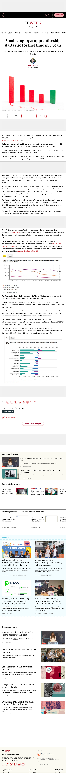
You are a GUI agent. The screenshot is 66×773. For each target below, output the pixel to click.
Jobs (10, 33)
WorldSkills (55, 33)
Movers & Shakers (41, 33)
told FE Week (15, 233)
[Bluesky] (11, 764)
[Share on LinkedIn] (19, 402)
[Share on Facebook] (11, 402)
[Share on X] (15, 402)
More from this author (33, 67)
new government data (10, 140)
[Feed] (3, 764)
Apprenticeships (7, 411)
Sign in (47, 15)
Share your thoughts (33, 424)
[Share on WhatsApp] (7, 402)
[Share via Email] (23, 402)
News (3, 33)
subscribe (59, 15)
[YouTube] (19, 764)
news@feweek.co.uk (44, 764)
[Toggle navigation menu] (3, 15)
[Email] (23, 764)
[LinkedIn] (15, 764)
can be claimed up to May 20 (27, 251)
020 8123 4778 (43, 762)
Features (27, 33)
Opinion (18, 33)
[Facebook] (7, 764)
